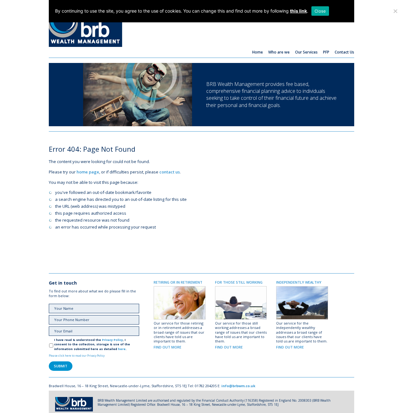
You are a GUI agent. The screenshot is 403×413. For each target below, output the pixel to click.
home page (88, 172)
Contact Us (344, 52)
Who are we (279, 52)
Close (320, 11)
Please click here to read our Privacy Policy (77, 356)
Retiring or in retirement (178, 282)
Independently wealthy (298, 282)
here (122, 349)
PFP (326, 52)
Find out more (167, 347)
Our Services (306, 52)
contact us (169, 172)
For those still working (239, 282)
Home (257, 52)
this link (298, 11)
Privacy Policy (112, 340)
